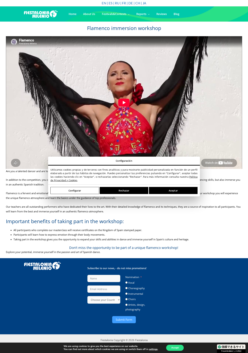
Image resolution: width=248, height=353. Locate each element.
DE (130, 3)
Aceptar (173, 190)
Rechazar (124, 190)
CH (137, 3)
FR (124, 3)
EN (104, 3)
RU (117, 3)
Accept (175, 347)
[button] (128, 14)
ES (111, 3)
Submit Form (124, 320)
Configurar (74, 190)
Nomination (132, 277)
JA (144, 3)
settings (153, 349)
